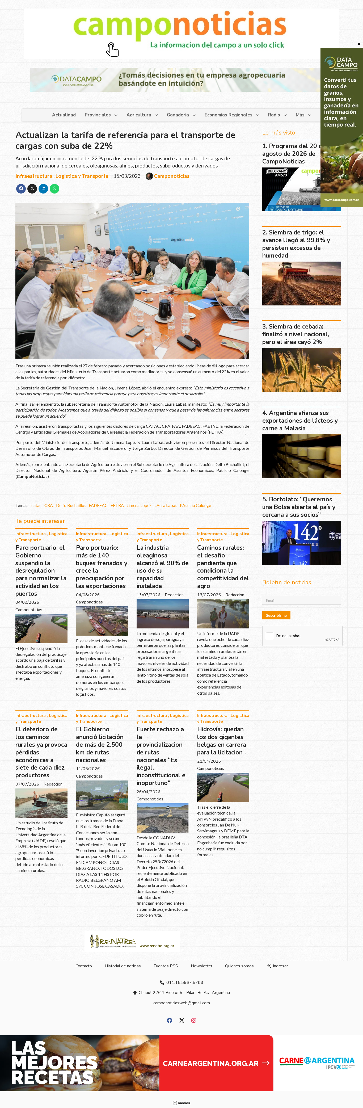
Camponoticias (171, 176)
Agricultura (138, 115)
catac (36, 505)
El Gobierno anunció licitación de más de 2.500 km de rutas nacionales (100, 744)
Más (300, 115)
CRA (48, 505)
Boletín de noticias (286, 582)
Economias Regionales (228, 115)
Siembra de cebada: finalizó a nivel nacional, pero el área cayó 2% (295, 334)
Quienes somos (239, 966)
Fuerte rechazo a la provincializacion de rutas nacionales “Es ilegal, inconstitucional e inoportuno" (161, 756)
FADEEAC (98, 505)
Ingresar (280, 966)
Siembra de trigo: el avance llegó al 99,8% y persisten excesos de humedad (296, 243)
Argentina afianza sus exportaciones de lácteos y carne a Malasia (300, 421)
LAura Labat (165, 505)
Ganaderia (178, 115)
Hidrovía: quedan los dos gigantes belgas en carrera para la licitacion (221, 740)
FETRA (117, 505)
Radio (274, 115)
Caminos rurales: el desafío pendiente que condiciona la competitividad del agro (223, 567)
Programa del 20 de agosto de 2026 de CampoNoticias (294, 154)
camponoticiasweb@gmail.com (181, 1003)
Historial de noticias (123, 966)
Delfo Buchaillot (71, 505)
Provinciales (98, 115)
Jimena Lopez (139, 505)
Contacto (83, 966)
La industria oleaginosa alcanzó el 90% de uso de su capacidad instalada (163, 567)
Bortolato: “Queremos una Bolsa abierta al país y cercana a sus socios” (298, 507)
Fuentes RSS (166, 966)
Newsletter (201, 966)
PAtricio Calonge (195, 505)
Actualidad (64, 115)
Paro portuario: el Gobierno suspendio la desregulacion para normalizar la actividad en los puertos (40, 571)
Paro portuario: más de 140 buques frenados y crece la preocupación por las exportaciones (101, 567)
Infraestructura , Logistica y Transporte (61, 176)
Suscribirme (276, 615)
